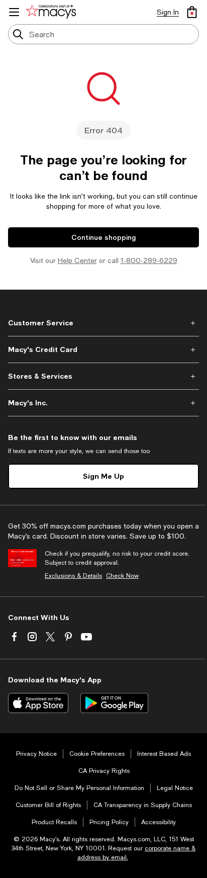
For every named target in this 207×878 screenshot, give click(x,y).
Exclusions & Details (73, 575)
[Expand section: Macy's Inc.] (103, 403)
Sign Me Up (103, 476)
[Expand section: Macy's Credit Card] (103, 349)
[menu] (14, 12)
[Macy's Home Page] (52, 12)
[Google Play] (114, 703)
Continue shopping (103, 237)
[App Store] (38, 703)
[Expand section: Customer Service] (103, 323)
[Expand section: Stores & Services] (103, 376)
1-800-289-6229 (149, 260)
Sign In (168, 12)
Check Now (122, 575)
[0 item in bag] (192, 12)
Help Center (77, 260)
